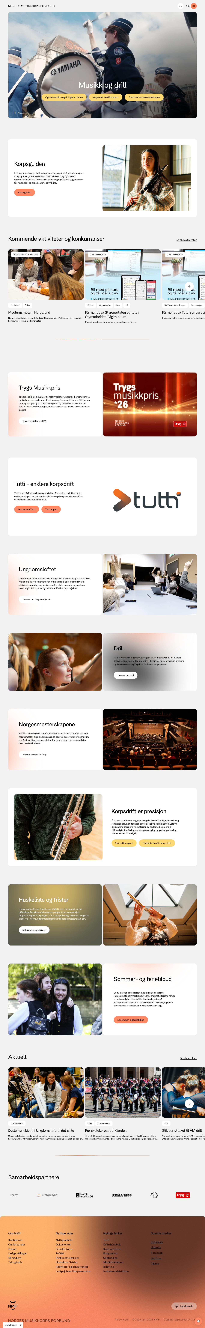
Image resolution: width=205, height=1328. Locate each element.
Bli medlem (14, 1257)
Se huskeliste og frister (34, 929)
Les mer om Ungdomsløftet (37, 599)
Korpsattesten (112, 1249)
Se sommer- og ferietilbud (131, 1019)
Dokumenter (63, 1244)
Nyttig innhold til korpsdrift (157, 843)
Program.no (110, 1253)
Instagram (157, 1242)
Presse (12, 1249)
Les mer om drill (126, 675)
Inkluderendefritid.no (116, 1271)
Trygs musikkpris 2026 (34, 420)
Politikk (60, 1253)
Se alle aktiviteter (186, 239)
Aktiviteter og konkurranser (72, 1266)
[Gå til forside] (12, 1305)
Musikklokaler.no (113, 1262)
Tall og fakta (15, 1262)
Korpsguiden (24, 192)
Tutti (106, 1240)
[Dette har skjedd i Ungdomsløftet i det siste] (46, 1103)
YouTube (156, 1258)
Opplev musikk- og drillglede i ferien (64, 97)
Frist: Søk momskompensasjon (144, 97)
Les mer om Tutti (26, 509)
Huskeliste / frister (67, 1262)
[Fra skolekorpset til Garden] (123, 1103)
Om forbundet (16, 1244)
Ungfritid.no (110, 1257)
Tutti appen (51, 509)
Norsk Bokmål (11, 1325)
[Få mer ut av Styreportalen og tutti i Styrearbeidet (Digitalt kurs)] (123, 286)
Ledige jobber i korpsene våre (73, 1271)
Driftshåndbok (112, 1244)
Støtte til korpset (124, 843)
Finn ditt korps (64, 1249)
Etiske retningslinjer (67, 1257)
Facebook (157, 1252)
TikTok (155, 1263)
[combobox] (13, 1325)
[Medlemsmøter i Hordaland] (46, 285)
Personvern (122, 1319)
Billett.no (108, 1266)
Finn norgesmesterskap (35, 754)
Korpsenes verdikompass (106, 97)
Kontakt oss (15, 1240)
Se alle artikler (188, 1058)
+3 (127, 305)
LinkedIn (156, 1247)
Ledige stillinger (17, 1253)
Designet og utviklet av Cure (180, 1319)
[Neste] (189, 286)
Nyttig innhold (64, 1240)
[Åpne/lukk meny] (181, 6)
